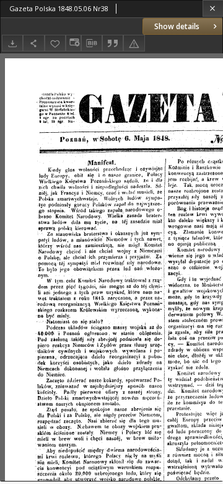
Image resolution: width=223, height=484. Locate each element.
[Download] (12, 43)
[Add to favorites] (55, 43)
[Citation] (112, 43)
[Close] (213, 8)
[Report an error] (133, 43)
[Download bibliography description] (91, 43)
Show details (176, 26)
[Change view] (73, 43)
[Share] (33, 43)
